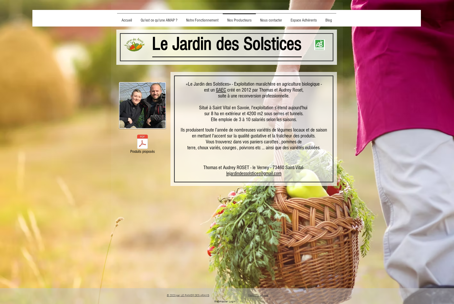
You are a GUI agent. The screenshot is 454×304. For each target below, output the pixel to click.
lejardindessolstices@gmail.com (253, 173)
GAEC (221, 90)
